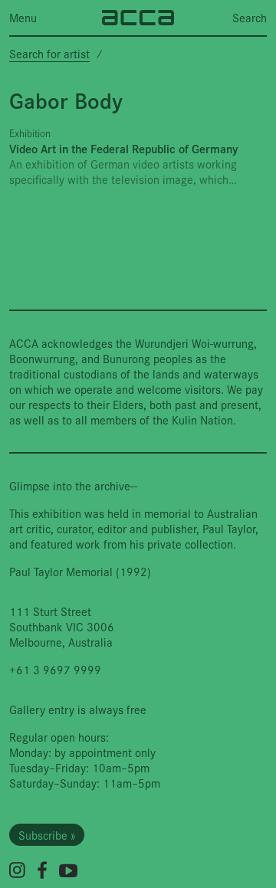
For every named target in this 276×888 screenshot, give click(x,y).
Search (249, 17)
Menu (23, 17)
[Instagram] (17, 870)
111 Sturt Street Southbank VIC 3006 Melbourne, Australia (61, 626)
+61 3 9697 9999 (55, 669)
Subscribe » (46, 835)
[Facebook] (42, 870)
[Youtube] (68, 870)
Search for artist (49, 53)
